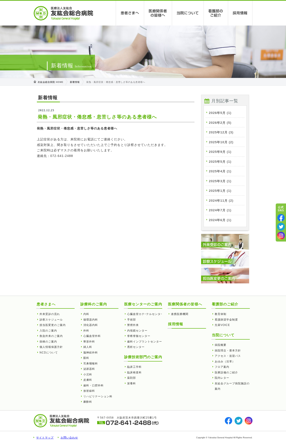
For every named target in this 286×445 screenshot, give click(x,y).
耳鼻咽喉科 (90, 363)
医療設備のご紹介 (226, 372)
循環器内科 (90, 319)
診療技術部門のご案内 (143, 357)
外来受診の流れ (50, 314)
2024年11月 (221, 200)
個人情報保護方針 (51, 347)
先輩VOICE (222, 325)
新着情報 (75, 82)
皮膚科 (87, 379)
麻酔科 (87, 401)
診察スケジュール (51, 319)
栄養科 (131, 383)
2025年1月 (220, 191)
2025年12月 (221, 132)
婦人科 (87, 347)
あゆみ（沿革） (225, 361)
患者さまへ (130, 13)
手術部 (131, 319)
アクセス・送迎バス (228, 355)
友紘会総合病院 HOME (50, 82)
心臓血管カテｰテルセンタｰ (144, 314)
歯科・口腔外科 (93, 385)
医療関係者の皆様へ (158, 13)
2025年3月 (220, 181)
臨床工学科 (134, 366)
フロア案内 (222, 366)
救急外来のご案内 (51, 336)
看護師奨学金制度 (226, 319)
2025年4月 (220, 171)
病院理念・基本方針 (228, 350)
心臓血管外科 (92, 336)
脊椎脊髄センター (138, 336)
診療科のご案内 (93, 304)
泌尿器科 (89, 368)
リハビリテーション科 (97, 396)
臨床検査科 (134, 372)
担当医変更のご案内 (53, 325)
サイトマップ (45, 437)
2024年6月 (220, 220)
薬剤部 (131, 377)
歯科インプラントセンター (144, 341)
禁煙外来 (133, 325)
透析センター (136, 347)
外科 (86, 330)
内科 (86, 314)
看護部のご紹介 (216, 13)
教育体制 (220, 314)
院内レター (222, 377)
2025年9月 (220, 152)
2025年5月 (220, 161)
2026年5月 (220, 113)
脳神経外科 (90, 352)
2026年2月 (220, 122)
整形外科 (89, 341)
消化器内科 (90, 325)
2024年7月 (220, 210)
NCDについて (49, 352)
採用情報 (240, 13)
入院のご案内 (48, 330)
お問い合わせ (69, 437)
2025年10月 (221, 142)
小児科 (87, 374)
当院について (188, 13)
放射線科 (89, 390)
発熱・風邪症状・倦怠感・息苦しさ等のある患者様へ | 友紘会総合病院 (63, 13)
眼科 (86, 357)
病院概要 (220, 345)
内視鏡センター (137, 330)
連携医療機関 (179, 314)
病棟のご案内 (48, 341)
